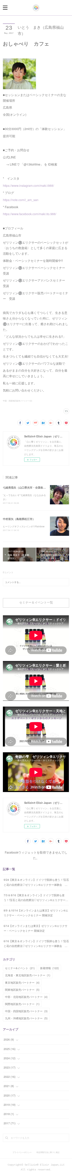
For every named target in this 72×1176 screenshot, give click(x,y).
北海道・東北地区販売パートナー (27, 975)
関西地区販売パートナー (22, 1004)
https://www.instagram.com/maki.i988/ (28, 185)
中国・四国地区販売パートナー (26, 1011)
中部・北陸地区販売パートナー (26, 997)
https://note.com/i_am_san (20, 200)
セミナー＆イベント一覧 (36, 602)
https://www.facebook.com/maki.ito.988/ (29, 214)
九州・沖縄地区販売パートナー (26, 1018)
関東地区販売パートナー (22, 990)
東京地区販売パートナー (22, 982)
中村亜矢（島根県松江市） (19, 519)
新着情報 (49, 968)
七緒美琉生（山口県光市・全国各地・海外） (30, 487)
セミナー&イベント (20, 968)
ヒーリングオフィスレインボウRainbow (24, 526)
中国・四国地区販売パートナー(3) (17, 400)
